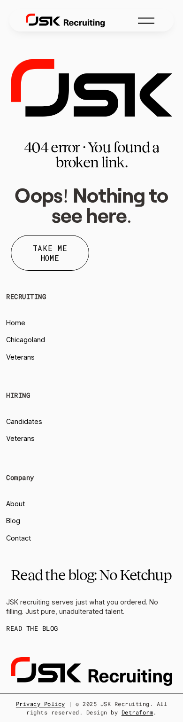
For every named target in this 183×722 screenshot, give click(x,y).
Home (15, 323)
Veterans (20, 357)
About (15, 504)
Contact (18, 538)
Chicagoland (25, 340)
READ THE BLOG (32, 628)
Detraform (137, 712)
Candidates (24, 421)
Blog (13, 521)
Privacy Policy (40, 703)
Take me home (50, 253)
